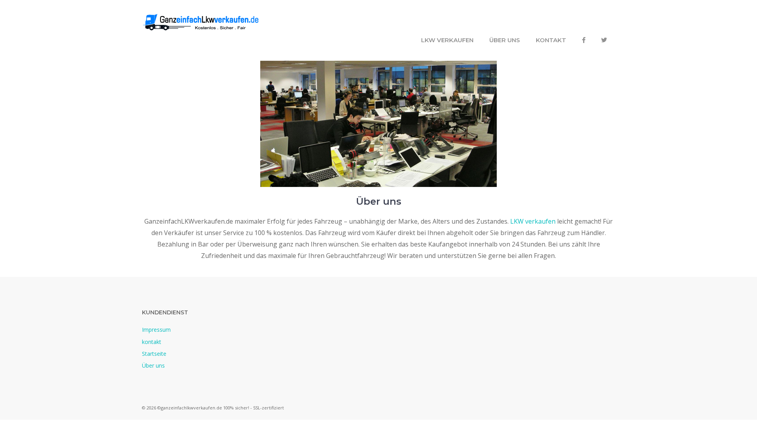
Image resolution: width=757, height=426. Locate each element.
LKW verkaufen (533, 221)
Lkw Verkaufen (447, 40)
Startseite (154, 353)
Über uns (504, 40)
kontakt (551, 40)
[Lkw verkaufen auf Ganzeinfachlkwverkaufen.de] (201, 21)
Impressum (156, 329)
